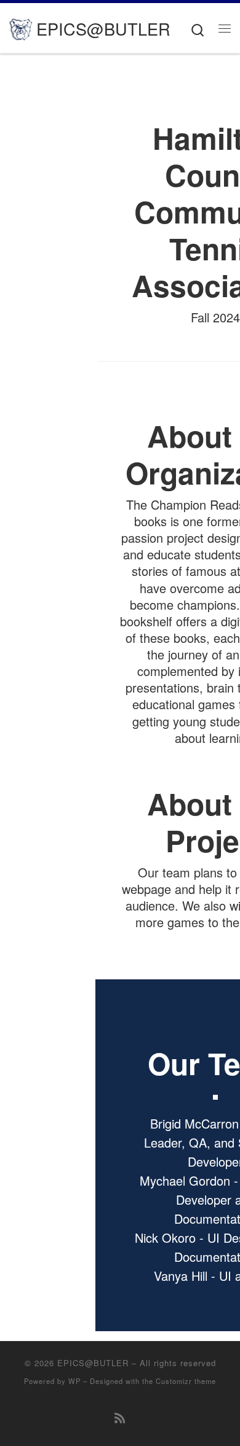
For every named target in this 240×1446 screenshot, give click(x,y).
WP (74, 1381)
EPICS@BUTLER (93, 1363)
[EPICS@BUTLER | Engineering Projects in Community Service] (20, 27)
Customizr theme (186, 1381)
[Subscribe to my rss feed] (120, 1417)
